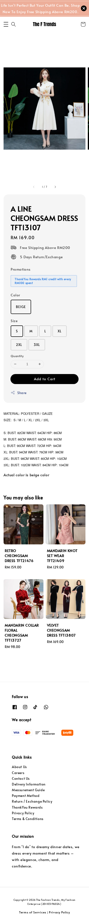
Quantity (17, 356)
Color (15, 294)
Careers (18, 772)
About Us (19, 767)
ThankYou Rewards (27, 807)
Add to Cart (44, 378)
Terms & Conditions (27, 818)
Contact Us (21, 778)
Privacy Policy (23, 813)
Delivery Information (29, 784)
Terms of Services (32, 912)
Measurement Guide (28, 790)
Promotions (21, 269)
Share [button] (22, 392)
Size (14, 320)
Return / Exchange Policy (32, 801)
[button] (6, 24)
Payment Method (25, 795)
